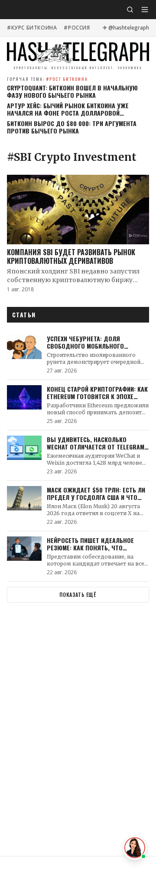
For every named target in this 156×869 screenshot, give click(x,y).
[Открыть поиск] (130, 9)
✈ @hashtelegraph (126, 27)
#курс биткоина (32, 27)
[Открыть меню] (144, 9)
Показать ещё (77, 594)
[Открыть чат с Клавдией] (134, 847)
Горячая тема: (47, 79)
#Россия (77, 27)
